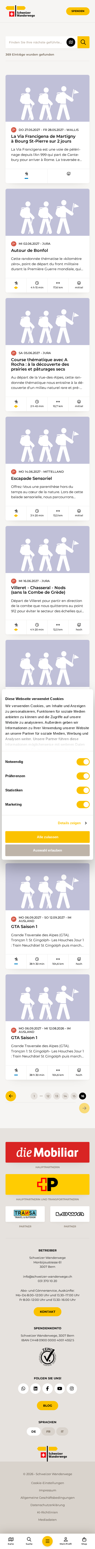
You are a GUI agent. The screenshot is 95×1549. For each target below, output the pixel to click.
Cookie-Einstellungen (47, 1483)
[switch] (83, 776)
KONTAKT (47, 1311)
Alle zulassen (47, 837)
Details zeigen (69, 823)
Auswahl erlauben (47, 850)
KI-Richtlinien (47, 1512)
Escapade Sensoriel (31, 478)
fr (48, 1431)
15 (74, 1096)
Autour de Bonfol (29, 250)
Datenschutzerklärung (47, 1505)
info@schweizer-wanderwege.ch (47, 1276)
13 (56, 1096)
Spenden (77, 11)
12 (48, 1096)
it (62, 1431)
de (33, 1431)
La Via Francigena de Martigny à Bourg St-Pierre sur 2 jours (43, 138)
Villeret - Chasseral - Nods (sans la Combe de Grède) (38, 590)
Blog (47, 1405)
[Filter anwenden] (83, 42)
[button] (47, 1541)
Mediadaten (47, 1519)
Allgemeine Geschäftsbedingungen (48, 1497)
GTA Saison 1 (24, 926)
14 (65, 1096)
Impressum (47, 1490)
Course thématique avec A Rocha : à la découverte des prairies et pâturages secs (40, 364)
